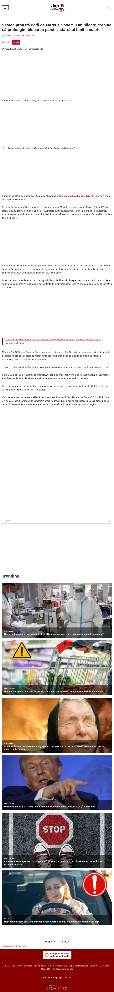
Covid (16, 42)
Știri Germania (28, 35)
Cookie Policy (21, 947)
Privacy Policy (8, 947)
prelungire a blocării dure (77, 196)
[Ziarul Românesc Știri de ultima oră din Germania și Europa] (57, 7)
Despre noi (50, 942)
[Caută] (109, 8)
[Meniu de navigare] (5, 7)
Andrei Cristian (12, 35)
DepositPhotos (64, 977)
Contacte (64, 942)
